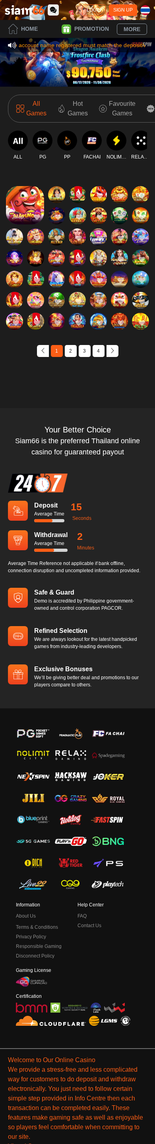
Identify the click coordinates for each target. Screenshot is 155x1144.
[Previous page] (43, 351)
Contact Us (89, 925)
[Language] (145, 10)
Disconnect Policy (35, 956)
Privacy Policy (31, 937)
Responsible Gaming (39, 946)
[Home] (25, 10)
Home (29, 29)
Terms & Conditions (37, 927)
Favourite (25, 193)
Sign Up (123, 10)
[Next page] (112, 351)
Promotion (91, 29)
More (132, 29)
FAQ (82, 916)
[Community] (53, 10)
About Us (26, 916)
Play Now (25, 212)
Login (94, 10)
